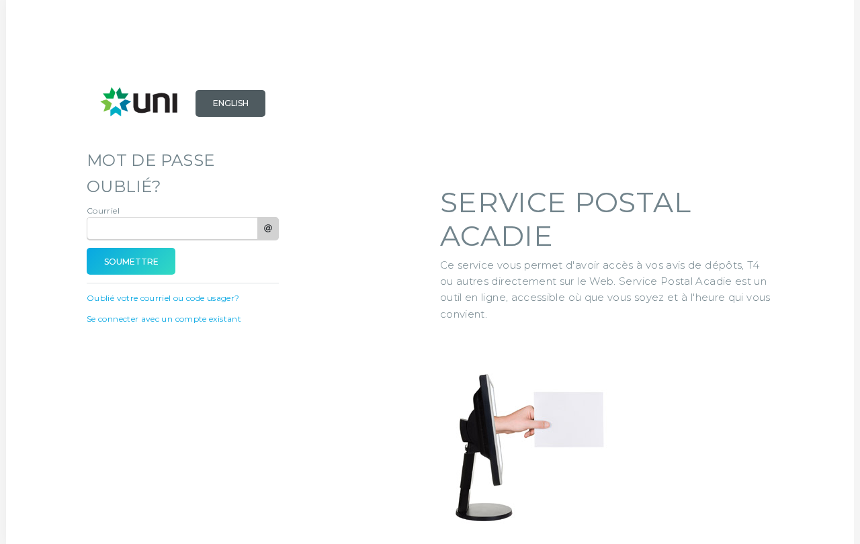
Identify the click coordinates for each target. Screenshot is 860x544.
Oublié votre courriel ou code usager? (163, 298)
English (231, 103)
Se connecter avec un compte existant (164, 319)
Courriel (103, 211)
